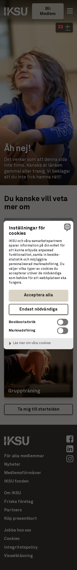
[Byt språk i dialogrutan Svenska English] (66, 227)
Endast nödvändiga (38, 309)
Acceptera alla (38, 295)
